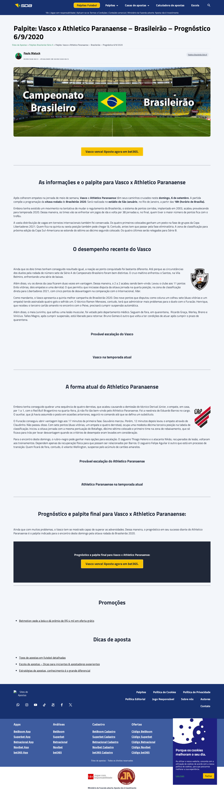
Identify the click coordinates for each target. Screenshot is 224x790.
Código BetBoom (142, 731)
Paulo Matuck (32, 53)
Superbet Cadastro (103, 737)
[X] (70, 704)
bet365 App (21, 752)
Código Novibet (141, 747)
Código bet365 (141, 752)
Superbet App (22, 737)
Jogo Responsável (163, 699)
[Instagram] (26, 704)
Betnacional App (24, 742)
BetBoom (58, 731)
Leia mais (180, 776)
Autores (205, 699)
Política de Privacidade (196, 692)
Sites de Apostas (19, 45)
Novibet (58, 747)
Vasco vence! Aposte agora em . (112, 151)
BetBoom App (22, 731)
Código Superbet (142, 737)
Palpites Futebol (87, 5)
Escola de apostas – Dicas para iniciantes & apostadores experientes (59, 664)
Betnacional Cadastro (105, 742)
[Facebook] (61, 704)
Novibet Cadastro (103, 747)
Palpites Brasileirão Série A (41, 45)
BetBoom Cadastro (103, 731)
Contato (205, 706)
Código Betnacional (143, 742)
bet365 (57, 752)
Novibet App (21, 747)
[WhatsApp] (18, 704)
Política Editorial (135, 699)
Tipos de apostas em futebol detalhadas (42, 658)
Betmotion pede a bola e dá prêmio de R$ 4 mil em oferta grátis (56, 621)
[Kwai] (53, 704)
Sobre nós (187, 699)
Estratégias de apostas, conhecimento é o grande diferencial (54, 670)
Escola (195, 5)
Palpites (141, 692)
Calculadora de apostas (170, 5)
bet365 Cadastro (102, 752)
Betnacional (60, 742)
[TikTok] (44, 704)
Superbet (58, 737)
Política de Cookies (164, 692)
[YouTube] (35, 704)
